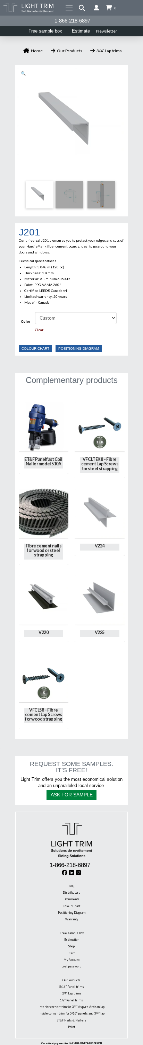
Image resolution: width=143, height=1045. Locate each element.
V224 (99, 545)
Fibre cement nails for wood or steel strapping (43, 550)
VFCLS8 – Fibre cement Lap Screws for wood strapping (43, 714)
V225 (99, 632)
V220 (43, 632)
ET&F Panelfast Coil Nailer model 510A (43, 461)
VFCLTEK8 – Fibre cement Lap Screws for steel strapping (99, 464)
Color (26, 321)
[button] (69, 8)
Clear (39, 330)
